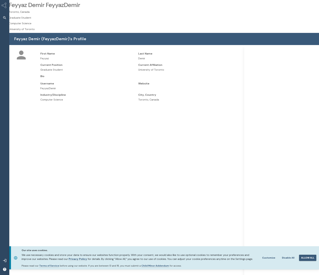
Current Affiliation (150, 65)
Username (47, 83)
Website (143, 83)
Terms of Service (49, 265)
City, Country (147, 95)
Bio (42, 76)
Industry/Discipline (53, 95)
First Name (47, 53)
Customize (268, 257)
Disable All (288, 257)
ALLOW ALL (307, 257)
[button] (4, 17)
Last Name (145, 53)
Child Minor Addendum (155, 265)
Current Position (51, 65)
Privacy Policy (78, 259)
